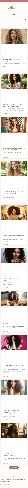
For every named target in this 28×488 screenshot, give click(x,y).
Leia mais (5, 70)
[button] (14, 14)
